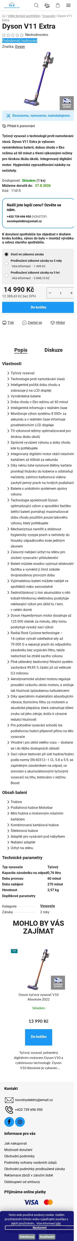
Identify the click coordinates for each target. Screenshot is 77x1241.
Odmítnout (27, 1236)
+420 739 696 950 (29, 1110)
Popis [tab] (20, 350)
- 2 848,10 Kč (35, 275)
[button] (38, 1037)
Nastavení (40, 1227)
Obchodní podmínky (19, 1156)
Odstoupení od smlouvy (22, 1182)
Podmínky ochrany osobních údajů (30, 1163)
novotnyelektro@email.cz (34, 1100)
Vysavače (47, 906)
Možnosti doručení (18, 1150)
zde (58, 1223)
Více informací (21, 266)
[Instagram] (20, 1122)
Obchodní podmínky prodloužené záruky (34, 1169)
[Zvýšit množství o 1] (71, 293)
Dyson (20, 47)
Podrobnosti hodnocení (19, 40)
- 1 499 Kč (36, 263)
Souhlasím (47, 1236)
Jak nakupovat (15, 1143)
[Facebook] (9, 1122)
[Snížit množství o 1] (50, 293)
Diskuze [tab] (53, 350)
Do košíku (38, 307)
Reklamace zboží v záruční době (28, 1175)
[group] (38, 1014)
